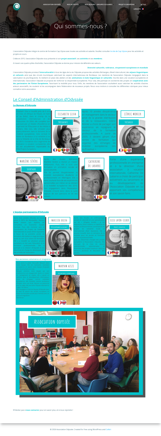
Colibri (108, 429)
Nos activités (73, 4)
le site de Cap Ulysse (118, 51)
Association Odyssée (52, 4)
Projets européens (126, 4)
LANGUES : (138, 9)
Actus (143, 4)
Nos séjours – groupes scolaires (98, 4)
